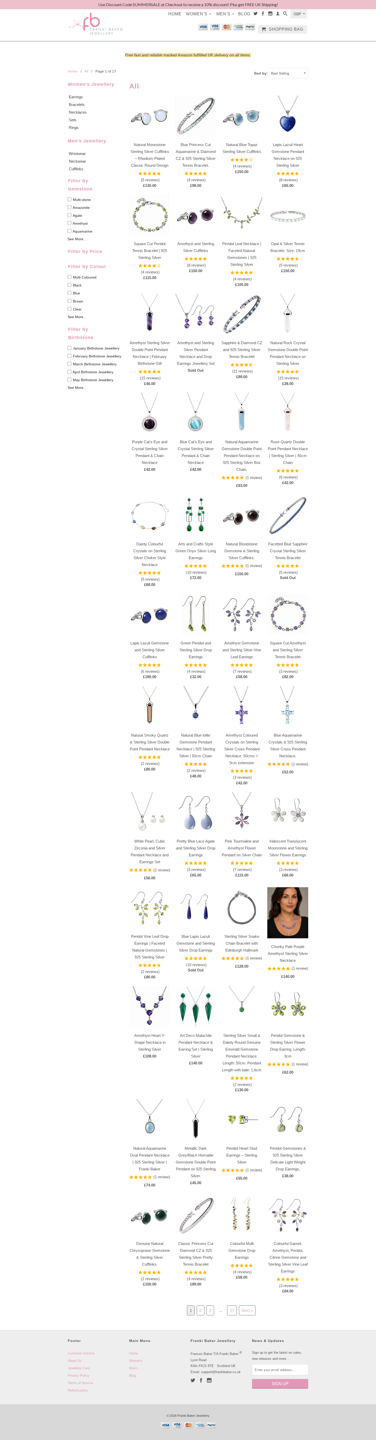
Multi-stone (81, 200)
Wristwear (77, 153)
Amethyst (80, 223)
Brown (77, 301)
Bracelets (77, 104)
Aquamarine (82, 231)
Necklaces (78, 112)
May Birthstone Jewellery (92, 380)
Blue (76, 293)
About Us (75, 1361)
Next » (247, 1310)
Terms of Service (80, 1383)
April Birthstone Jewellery (92, 372)
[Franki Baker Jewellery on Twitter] (255, 14)
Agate (77, 215)
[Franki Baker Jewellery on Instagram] (270, 14)
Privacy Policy (78, 1375)
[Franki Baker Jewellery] (96, 20)
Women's (198, 14)
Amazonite (81, 208)
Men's (225, 14)
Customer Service (81, 1353)
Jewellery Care (79, 1368)
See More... (77, 239)
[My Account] (278, 14)
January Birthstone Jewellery (95, 348)
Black (77, 285)
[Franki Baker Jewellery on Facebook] (263, 14)
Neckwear (77, 161)
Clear (77, 309)
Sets (72, 120)
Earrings (76, 97)
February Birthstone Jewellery (96, 356)
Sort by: (261, 73)
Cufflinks (76, 169)
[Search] (285, 14)
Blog (244, 14)
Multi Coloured (84, 277)
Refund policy (78, 1390)
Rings (74, 127)
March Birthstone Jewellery (94, 364)
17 (232, 1310)
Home (175, 14)
